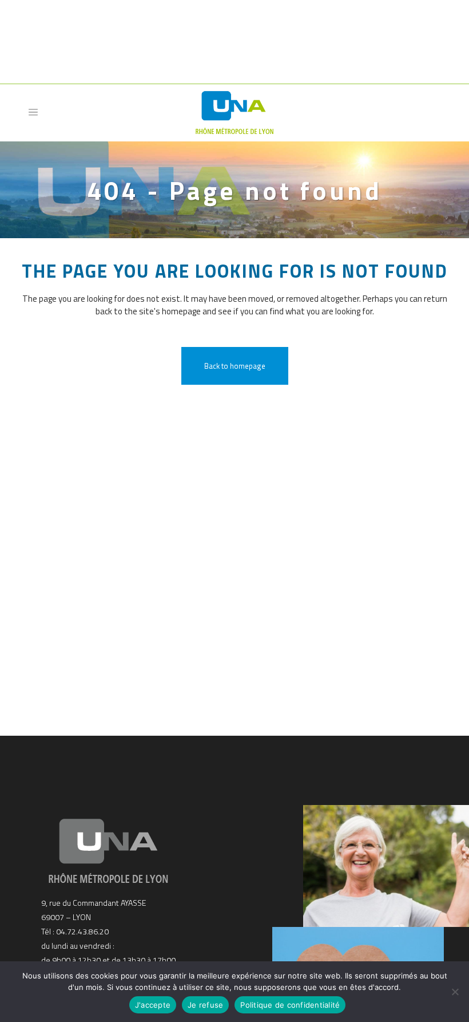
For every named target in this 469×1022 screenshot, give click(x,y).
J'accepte (152, 1004)
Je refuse (205, 1004)
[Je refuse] (454, 991)
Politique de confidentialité (290, 1004)
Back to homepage (234, 366)
